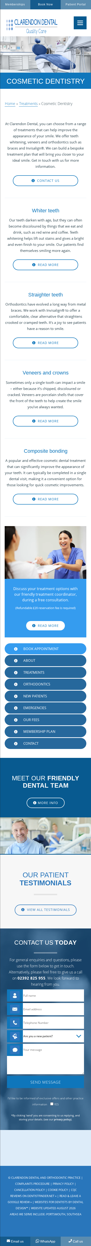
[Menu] (80, 22)
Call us (78, 1241)
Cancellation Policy (29, 1190)
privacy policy (62, 1119)
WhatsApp (47, 1241)
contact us (48, 180)
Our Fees (31, 719)
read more (48, 264)
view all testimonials (48, 909)
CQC (74, 1190)
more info (48, 803)
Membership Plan (39, 731)
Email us (17, 1241)
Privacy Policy (63, 1184)
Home (10, 103)
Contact (30, 743)
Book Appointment (41, 648)
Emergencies (34, 707)
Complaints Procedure (32, 1184)
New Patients (35, 696)
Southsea (74, 1214)
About (29, 660)
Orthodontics (36, 684)
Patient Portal (76, 4)
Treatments (28, 103)
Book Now (45, 4)
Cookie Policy (58, 1190)
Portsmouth (55, 1214)
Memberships (15, 4)
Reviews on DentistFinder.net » (33, 1196)
